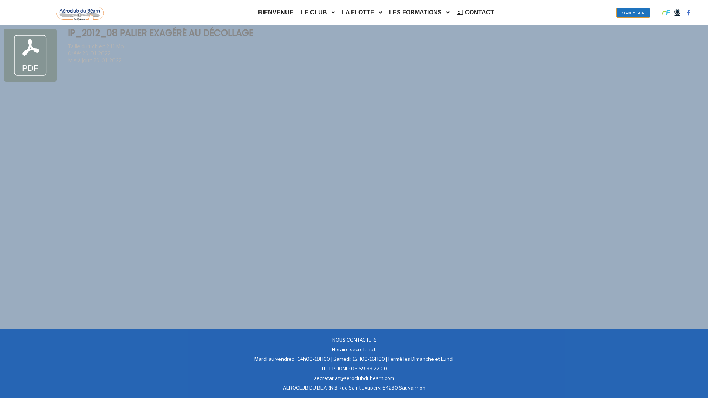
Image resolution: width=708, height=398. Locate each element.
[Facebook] (688, 12)
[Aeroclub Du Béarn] (80, 12)
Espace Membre (633, 13)
